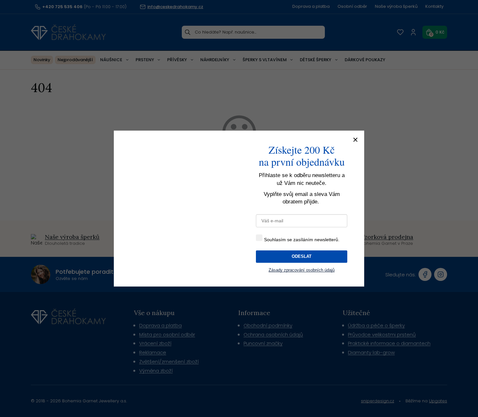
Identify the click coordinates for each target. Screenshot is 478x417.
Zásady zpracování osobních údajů (302, 270)
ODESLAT (301, 256)
